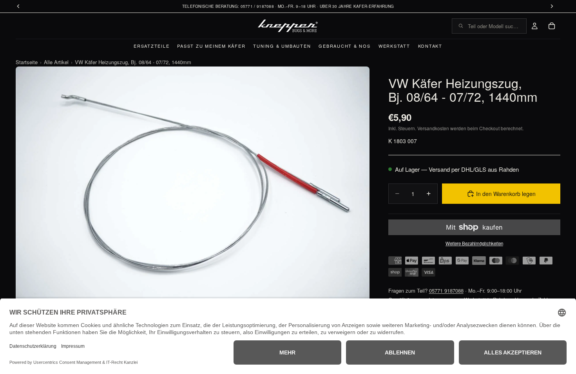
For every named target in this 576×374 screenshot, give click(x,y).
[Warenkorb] (551, 25)
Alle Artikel (56, 62)
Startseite (27, 62)
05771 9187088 (446, 290)
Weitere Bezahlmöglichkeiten (474, 243)
